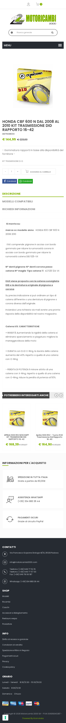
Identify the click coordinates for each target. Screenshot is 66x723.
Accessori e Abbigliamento (14, 613)
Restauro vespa (9, 618)
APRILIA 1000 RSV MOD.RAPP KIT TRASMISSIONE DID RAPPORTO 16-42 (16, 437)
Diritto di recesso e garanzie (15, 639)
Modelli (5, 596)
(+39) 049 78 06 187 (23, 574)
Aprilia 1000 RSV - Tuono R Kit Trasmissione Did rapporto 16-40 (49, 437)
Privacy (5, 661)
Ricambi (6, 602)
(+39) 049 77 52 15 (27, 569)
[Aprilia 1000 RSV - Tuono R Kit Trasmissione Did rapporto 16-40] (49, 418)
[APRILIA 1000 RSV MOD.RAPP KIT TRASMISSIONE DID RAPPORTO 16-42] (16, 418)
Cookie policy (8, 667)
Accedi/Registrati (28, 4)
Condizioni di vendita (12, 645)
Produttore (7, 624)
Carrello (37, 4)
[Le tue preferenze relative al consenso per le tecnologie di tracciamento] (5, 718)
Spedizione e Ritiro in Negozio (15, 650)
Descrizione (11, 194)
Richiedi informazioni (18, 209)
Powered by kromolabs (33, 718)
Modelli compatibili (17, 201)
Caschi (5, 607)
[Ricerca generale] (52, 32)
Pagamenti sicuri (10, 656)
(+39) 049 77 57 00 (27, 571)
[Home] (33, 19)
